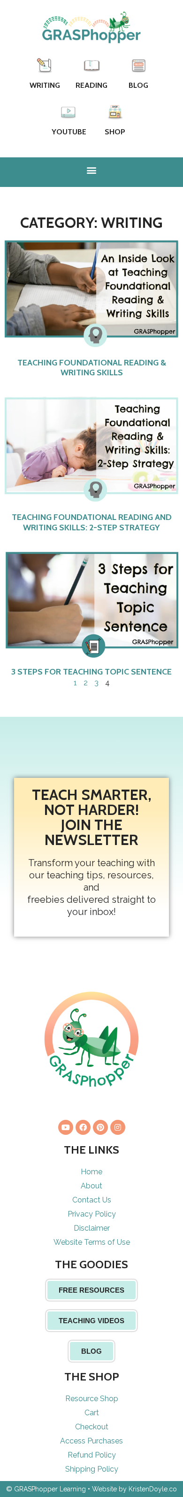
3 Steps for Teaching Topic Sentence (91, 672)
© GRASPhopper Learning (46, 1489)
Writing (45, 85)
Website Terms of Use (91, 1242)
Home (91, 1171)
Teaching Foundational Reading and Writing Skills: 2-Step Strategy (92, 522)
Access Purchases (91, 1440)
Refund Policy (92, 1454)
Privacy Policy (92, 1214)
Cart (91, 1412)
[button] (91, 170)
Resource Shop (91, 1398)
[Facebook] (83, 1127)
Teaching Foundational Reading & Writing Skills (91, 367)
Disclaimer (92, 1228)
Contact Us (91, 1199)
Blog (138, 85)
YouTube (69, 131)
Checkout (91, 1426)
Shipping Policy (91, 1469)
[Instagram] (117, 1127)
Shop (115, 131)
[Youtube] (65, 1127)
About (91, 1185)
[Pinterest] (100, 1127)
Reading (91, 85)
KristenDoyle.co (153, 1489)
